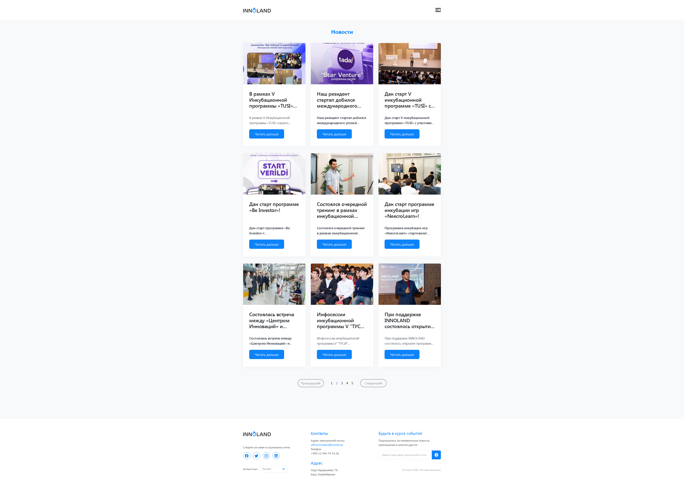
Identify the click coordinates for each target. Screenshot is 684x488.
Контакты (319, 433)
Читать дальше (267, 133)
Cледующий (373, 383)
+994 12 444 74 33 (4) (325, 453)
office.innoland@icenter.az (327, 445)
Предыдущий (310, 383)
